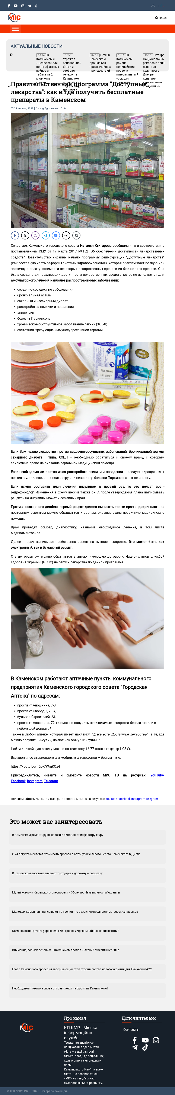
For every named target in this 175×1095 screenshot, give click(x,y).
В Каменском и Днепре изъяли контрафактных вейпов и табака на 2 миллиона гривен (47, 68)
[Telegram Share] (46, 235)
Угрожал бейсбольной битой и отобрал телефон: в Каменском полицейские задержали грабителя (72, 73)
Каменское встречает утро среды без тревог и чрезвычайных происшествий (65, 931)
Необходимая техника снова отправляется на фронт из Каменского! (60, 988)
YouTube (111, 799)
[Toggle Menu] (15, 29)
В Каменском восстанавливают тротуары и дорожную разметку (57, 873)
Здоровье (51, 108)
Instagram (138, 799)
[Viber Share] (35, 235)
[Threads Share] (66, 235)
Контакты (131, 1029)
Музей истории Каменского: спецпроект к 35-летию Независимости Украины (66, 892)
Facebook (124, 799)
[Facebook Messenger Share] (56, 235)
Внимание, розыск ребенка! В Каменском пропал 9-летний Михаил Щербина (65, 950)
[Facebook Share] (15, 235)
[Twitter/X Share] (25, 235)
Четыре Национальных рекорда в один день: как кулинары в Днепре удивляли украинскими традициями (154, 70)
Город (39, 108)
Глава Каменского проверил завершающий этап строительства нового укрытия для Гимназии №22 (82, 969)
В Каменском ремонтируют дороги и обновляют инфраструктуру (57, 835)
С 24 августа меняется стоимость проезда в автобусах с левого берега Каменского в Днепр (76, 854)
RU (162, 5)
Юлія (63, 108)
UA (153, 5)
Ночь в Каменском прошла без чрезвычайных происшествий (100, 62)
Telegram (152, 799)
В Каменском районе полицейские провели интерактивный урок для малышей (127, 68)
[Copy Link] (76, 235)
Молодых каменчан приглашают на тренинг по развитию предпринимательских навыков (75, 911)
